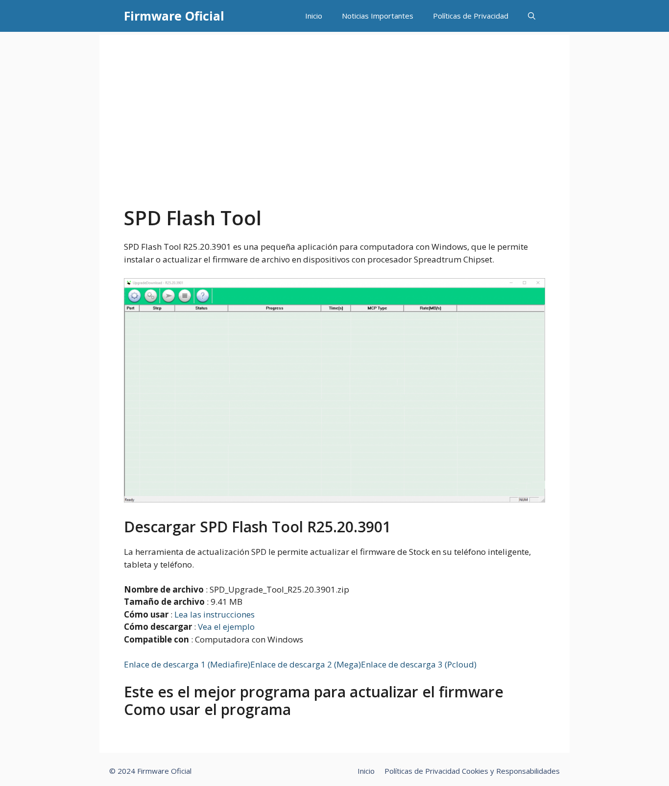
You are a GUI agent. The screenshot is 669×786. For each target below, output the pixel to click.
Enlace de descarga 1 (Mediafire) (187, 664)
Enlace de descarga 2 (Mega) (305, 664)
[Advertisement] (334, 132)
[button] (531, 16)
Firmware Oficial (174, 15)
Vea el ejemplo (226, 626)
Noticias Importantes (377, 16)
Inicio (313, 16)
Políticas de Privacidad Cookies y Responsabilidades (472, 771)
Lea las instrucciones (214, 614)
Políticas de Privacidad (470, 16)
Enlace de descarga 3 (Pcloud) (419, 664)
